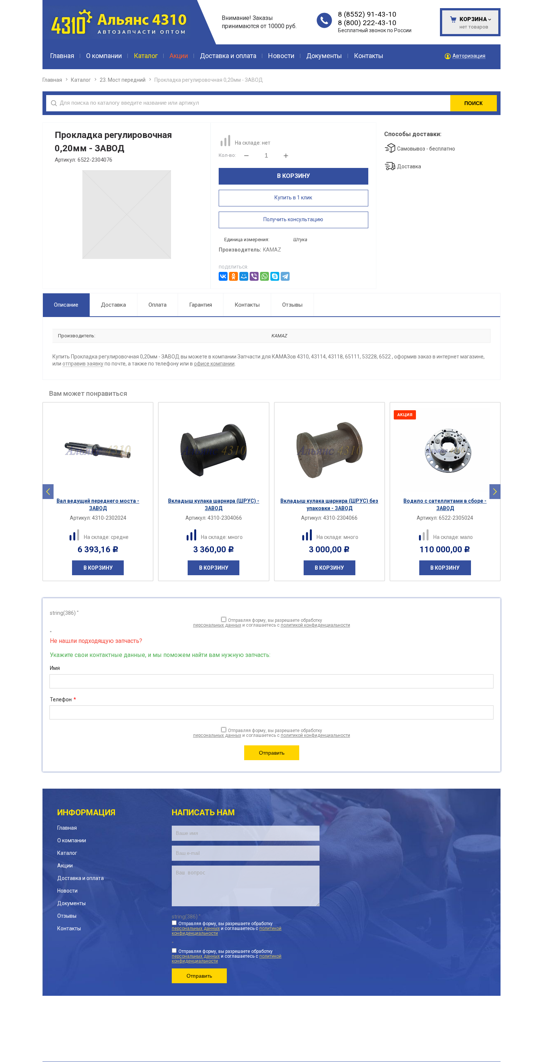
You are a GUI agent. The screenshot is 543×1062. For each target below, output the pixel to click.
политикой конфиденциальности (315, 625)
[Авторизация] (539, 3)
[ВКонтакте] (223, 276)
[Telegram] (285, 276)
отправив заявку (82, 364)
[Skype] (274, 276)
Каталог (81, 80)
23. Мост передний (123, 80)
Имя (55, 668)
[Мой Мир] (243, 276)
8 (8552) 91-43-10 (367, 14)
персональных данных (217, 625)
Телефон (63, 699)
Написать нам (203, 812)
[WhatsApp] (264, 276)
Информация (86, 812)
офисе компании (214, 364)
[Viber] (254, 276)
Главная (52, 80)
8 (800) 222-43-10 (367, 22)
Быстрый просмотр (102, 487)
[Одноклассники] (233, 276)
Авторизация (468, 56)
